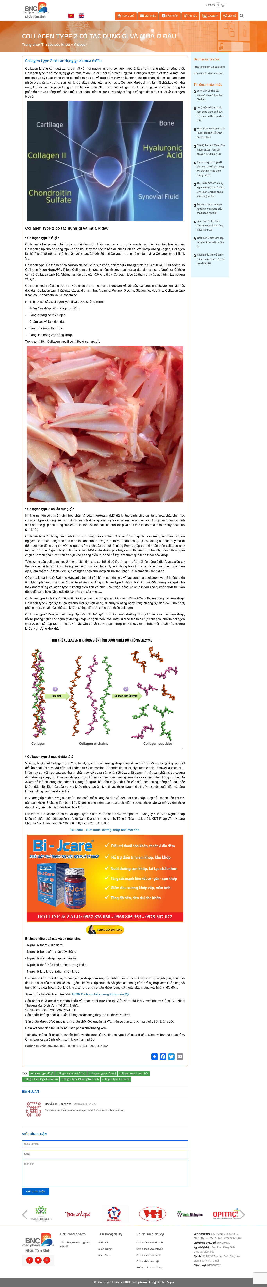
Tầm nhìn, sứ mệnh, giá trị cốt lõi (75, 1244)
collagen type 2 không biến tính (80, 1079)
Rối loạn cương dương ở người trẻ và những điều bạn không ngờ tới (209, 208)
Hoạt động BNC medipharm (210, 67)
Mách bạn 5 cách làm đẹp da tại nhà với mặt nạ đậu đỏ (210, 242)
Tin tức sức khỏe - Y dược (63, 45)
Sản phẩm (172, 16)
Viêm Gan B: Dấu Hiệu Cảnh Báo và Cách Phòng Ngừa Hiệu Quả (210, 225)
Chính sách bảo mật (147, 1261)
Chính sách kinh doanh (149, 1242)
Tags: (25, 1073)
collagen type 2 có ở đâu (71, 1073)
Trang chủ (127, 16)
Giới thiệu (150, 16)
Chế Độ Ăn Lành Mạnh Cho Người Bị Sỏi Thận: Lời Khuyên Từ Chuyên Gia (211, 149)
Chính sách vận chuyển (149, 1249)
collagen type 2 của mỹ (102, 1073)
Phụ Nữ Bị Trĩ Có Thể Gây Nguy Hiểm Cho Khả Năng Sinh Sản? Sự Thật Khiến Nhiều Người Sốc (210, 190)
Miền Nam (104, 1255)
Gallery (212, 16)
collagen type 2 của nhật (133, 1073)
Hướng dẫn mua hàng (148, 1267)
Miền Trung (105, 1249)
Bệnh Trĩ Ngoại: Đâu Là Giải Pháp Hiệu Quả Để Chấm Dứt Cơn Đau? (211, 133)
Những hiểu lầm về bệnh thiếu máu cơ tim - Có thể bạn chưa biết (211, 259)
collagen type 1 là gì (41, 1073)
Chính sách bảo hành (148, 1255)
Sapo (170, 1282)
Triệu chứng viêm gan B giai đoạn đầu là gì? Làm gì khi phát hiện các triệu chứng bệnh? (210, 169)
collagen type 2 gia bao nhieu (41, 1079)
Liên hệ (231, 16)
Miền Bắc (103, 1242)
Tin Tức (192, 16)
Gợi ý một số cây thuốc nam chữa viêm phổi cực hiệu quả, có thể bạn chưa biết (210, 114)
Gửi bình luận (35, 1191)
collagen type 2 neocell (116, 1079)
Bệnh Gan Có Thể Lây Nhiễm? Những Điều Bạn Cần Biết (210, 95)
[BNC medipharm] (38, 1243)
